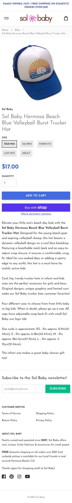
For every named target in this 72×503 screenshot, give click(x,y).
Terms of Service (11, 413)
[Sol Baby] (36, 18)
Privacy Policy (44, 420)
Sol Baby (7, 109)
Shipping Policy (45, 413)
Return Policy (9, 420)
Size (4, 138)
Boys (17, 30)
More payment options (36, 213)
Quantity (8, 176)
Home (5, 30)
